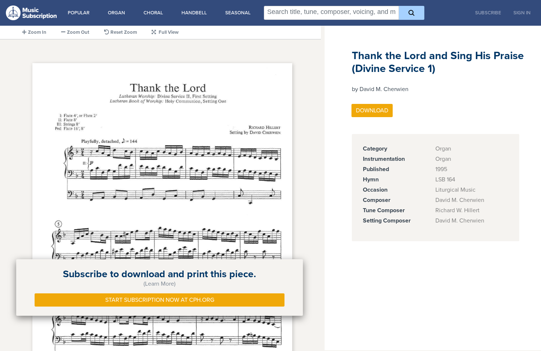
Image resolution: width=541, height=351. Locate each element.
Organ (116, 13)
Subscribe (488, 13)
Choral (153, 13)
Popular (78, 13)
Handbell (194, 13)
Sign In (522, 13)
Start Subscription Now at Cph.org (159, 300)
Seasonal (238, 13)
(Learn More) (160, 283)
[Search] (411, 13)
